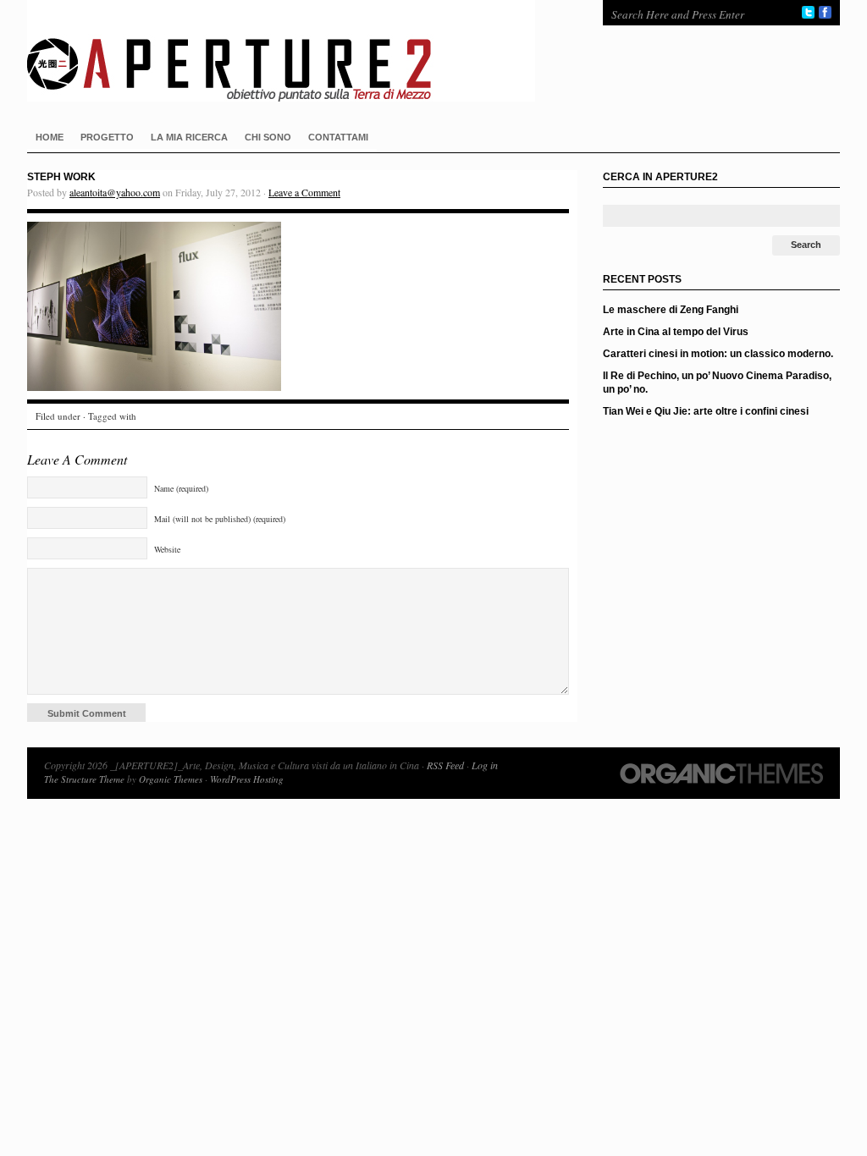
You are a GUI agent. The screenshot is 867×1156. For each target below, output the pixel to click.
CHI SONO (268, 137)
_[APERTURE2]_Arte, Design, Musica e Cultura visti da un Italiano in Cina (298, 51)
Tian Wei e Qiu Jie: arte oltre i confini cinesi (706, 411)
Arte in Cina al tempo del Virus (675, 332)
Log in (485, 765)
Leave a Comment (304, 192)
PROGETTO (107, 137)
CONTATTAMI (338, 137)
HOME (50, 137)
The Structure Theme (84, 779)
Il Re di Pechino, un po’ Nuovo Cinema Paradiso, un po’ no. (717, 382)
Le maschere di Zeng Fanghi (670, 310)
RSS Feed (445, 765)
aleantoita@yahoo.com (114, 192)
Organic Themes (170, 779)
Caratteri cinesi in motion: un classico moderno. (718, 354)
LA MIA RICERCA (189, 137)
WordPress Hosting (247, 779)
